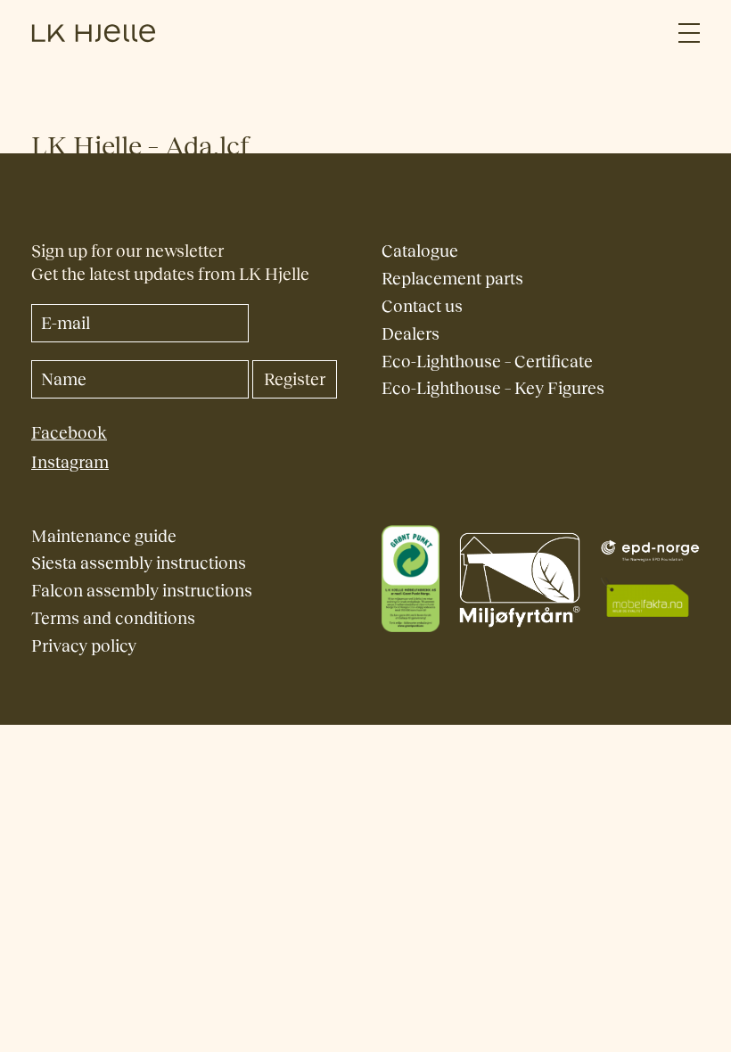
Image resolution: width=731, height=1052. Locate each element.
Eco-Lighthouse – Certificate (487, 361)
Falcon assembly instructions (141, 590)
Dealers (410, 334)
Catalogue (420, 251)
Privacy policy (83, 646)
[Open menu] (689, 33)
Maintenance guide (104, 536)
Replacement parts (452, 278)
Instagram (70, 462)
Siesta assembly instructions (138, 563)
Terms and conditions (113, 618)
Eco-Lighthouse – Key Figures (493, 388)
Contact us (422, 306)
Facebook (69, 432)
